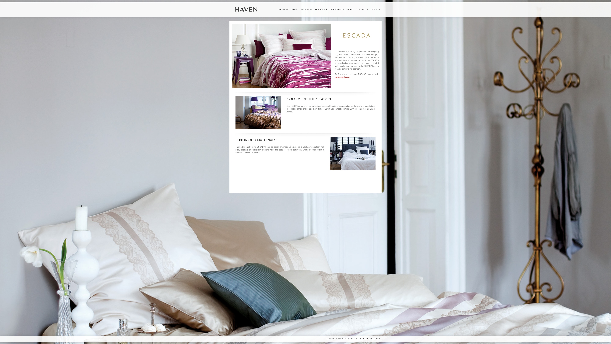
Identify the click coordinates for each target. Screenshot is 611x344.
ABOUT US (283, 9)
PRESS (350, 9)
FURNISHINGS (337, 9)
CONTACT (375, 9)
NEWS (294, 9)
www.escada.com (342, 77)
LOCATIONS (362, 9)
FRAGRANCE (321, 9)
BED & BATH (306, 9)
